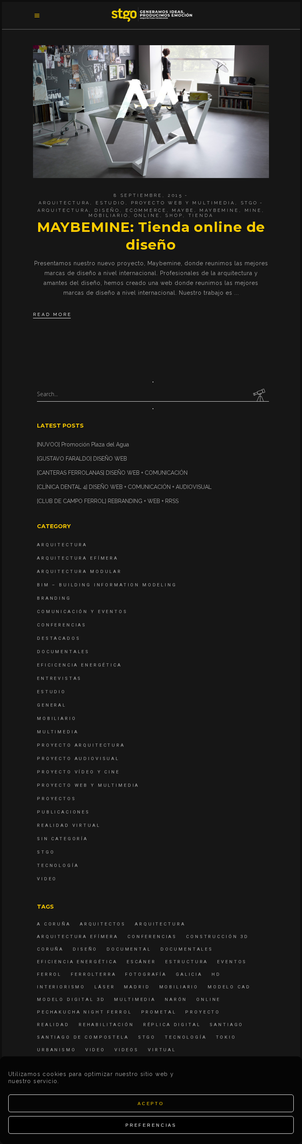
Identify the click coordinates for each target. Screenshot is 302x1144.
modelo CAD (229, 987)
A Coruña (54, 924)
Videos (126, 1049)
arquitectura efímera (77, 936)
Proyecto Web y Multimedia (183, 203)
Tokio (226, 1037)
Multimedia (58, 732)
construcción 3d (217, 936)
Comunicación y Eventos (82, 611)
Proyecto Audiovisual (78, 758)
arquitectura (63, 210)
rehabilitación (106, 1024)
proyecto (202, 1012)
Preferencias (151, 1125)
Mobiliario (57, 718)
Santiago (226, 1024)
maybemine (219, 210)
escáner (141, 961)
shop (173, 215)
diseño (107, 210)
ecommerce (146, 210)
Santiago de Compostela (83, 1037)
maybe (183, 210)
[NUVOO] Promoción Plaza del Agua (83, 444)
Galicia (189, 974)
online (147, 215)
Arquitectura (64, 203)
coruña (50, 949)
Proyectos (56, 798)
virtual (162, 1049)
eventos (232, 961)
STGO (249, 203)
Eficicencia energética (79, 665)
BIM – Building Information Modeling (107, 585)
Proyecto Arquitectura (81, 745)
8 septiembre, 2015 (148, 195)
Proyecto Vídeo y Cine (78, 772)
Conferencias (62, 625)
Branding (54, 598)
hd (216, 974)
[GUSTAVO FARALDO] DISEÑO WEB (82, 458)
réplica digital (172, 1024)
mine (253, 210)
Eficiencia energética (77, 961)
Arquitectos (103, 924)
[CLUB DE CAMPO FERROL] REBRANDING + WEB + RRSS (108, 501)
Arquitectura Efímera (77, 558)
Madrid (137, 987)
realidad (53, 1024)
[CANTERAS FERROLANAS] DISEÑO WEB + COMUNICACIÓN (112, 473)
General (51, 705)
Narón (176, 999)
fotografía (146, 974)
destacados (59, 638)
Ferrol (49, 974)
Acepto (151, 1103)
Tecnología (58, 865)
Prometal (159, 1012)
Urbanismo (56, 1049)
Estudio (110, 203)
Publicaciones (63, 812)
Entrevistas (59, 678)
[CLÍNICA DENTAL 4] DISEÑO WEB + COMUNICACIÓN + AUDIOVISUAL (124, 487)
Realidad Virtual (69, 825)
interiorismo (61, 987)
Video (47, 878)
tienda (201, 215)
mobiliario (108, 215)
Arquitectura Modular (79, 571)
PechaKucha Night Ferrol (84, 1012)
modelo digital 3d (71, 999)
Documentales (63, 651)
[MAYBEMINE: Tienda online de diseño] (151, 111)
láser (104, 987)
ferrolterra (93, 974)
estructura (186, 961)
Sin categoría (62, 838)
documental (129, 949)
